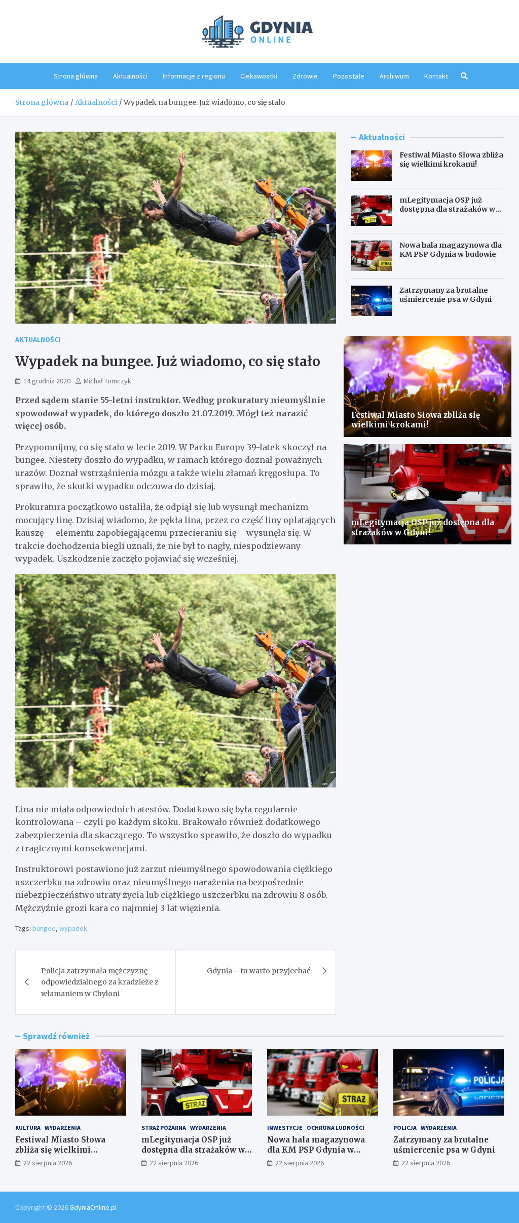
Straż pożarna (163, 1127)
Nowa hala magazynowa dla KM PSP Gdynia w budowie (450, 250)
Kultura (28, 1127)
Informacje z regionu (194, 76)
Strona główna (76, 76)
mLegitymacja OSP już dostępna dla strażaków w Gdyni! (447, 209)
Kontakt (436, 76)
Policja (405, 1127)
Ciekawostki (258, 76)
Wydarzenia (63, 1127)
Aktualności (130, 76)
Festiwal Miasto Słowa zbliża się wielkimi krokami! (451, 159)
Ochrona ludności (335, 1127)
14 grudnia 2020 (46, 380)
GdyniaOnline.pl (93, 1207)
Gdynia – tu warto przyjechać (258, 970)
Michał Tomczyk (107, 380)
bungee (44, 928)
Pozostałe (348, 76)
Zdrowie (305, 76)
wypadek (73, 928)
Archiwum (394, 76)
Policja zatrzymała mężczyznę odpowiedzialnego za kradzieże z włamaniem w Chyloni (100, 982)
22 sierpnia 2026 (47, 1162)
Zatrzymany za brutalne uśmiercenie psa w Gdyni (445, 295)
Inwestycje (285, 1127)
